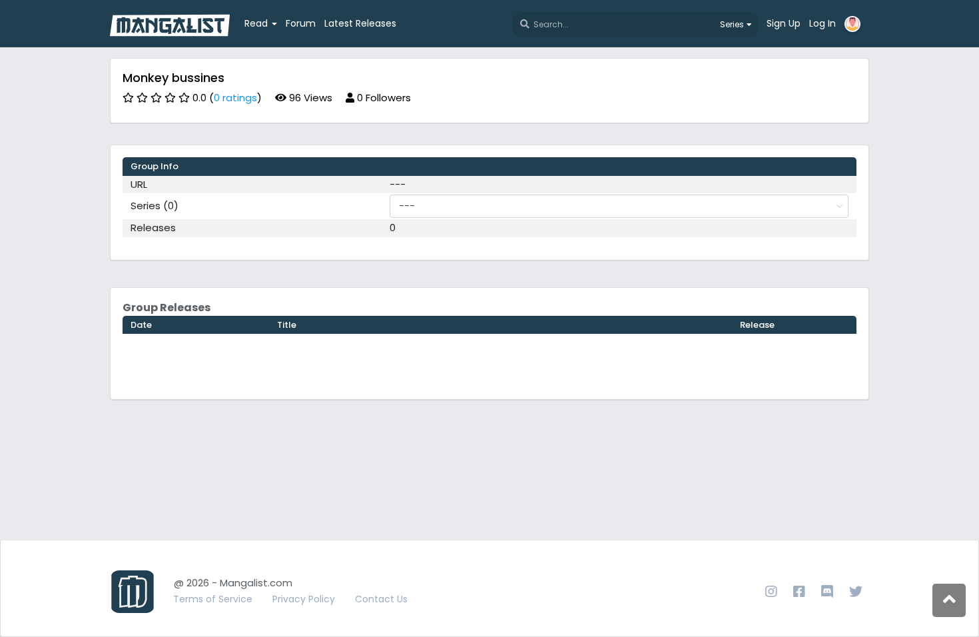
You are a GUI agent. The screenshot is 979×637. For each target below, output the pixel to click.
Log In (822, 23)
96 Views (309, 98)
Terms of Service (212, 599)
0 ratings (235, 98)
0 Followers (382, 98)
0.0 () (227, 98)
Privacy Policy (303, 599)
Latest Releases (360, 23)
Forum (301, 23)
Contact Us (381, 599)
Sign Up (784, 23)
